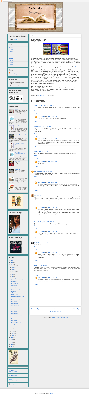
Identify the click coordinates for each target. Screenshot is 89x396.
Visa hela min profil (13, 74)
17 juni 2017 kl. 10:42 (52, 116)
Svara (35, 110)
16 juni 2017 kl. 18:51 (43, 242)
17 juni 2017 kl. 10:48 (52, 252)
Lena (35, 151)
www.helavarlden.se (13, 371)
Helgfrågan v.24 (14, 303)
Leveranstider (12, 385)
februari (13, 333)
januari (13, 335)
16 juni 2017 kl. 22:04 (42, 265)
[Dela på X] (50, 95)
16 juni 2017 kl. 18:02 (48, 221)
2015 (12, 339)
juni (12, 276)
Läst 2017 (11, 49)
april (13, 329)
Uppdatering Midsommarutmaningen (16, 292)
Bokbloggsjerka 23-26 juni (16, 289)
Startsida (56, 309)
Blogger (51, 393)
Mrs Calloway (37, 195)
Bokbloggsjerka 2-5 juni (16, 322)
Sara (35, 265)
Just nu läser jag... (18, 177)
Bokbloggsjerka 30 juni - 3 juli (17, 279)
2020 (12, 260)
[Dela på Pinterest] (53, 95)
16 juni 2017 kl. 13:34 (48, 105)
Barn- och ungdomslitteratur (17, 318)
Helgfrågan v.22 (14, 324)
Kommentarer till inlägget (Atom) (60, 317)
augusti (13, 272)
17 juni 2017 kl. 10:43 (52, 138)
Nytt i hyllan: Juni (14, 283)
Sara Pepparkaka (38, 105)
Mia (76, 67)
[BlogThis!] (49, 95)
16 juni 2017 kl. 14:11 (46, 126)
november (14, 267)
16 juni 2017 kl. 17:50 (47, 195)
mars (13, 331)
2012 (12, 344)
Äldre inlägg (76, 309)
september (14, 271)
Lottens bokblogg (38, 221)
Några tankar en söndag (16, 309)
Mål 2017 (11, 51)
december (14, 265)
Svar (37, 113)
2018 (12, 262)
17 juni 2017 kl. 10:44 (52, 182)
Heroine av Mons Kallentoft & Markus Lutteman (17, 307)
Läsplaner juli (14, 281)
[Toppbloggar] (12, 384)
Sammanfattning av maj (16, 325)
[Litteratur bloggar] (13, 375)
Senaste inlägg (35, 309)
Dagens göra (14, 285)
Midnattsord (37, 126)
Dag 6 (16, 184)
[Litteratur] (11, 370)
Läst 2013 (11, 60)
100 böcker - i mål (15, 316)
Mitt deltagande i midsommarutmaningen (16, 287)
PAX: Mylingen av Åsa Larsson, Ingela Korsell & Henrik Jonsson (20, 153)
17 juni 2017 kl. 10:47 (52, 231)
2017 (12, 264)
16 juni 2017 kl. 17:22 (47, 171)
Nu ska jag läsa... (15, 294)
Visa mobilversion (55, 311)
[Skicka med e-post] (48, 95)
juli (12, 274)
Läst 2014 (11, 58)
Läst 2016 (11, 53)
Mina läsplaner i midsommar (17, 298)
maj (12, 328)
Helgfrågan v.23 (14, 313)
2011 (12, 346)
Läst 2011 (11, 64)
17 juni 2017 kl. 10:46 (52, 207)
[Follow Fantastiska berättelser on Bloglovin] (13, 39)
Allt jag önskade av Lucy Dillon (17, 296)
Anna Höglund (41, 116)
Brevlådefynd (17, 169)
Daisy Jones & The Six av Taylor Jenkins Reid (20, 117)
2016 (12, 337)
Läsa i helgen (17, 161)
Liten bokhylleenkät (15, 305)
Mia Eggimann (38, 171)
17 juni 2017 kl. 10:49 (52, 277)
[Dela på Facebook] (52, 95)
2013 (12, 342)
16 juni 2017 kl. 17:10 (42, 151)
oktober (13, 269)
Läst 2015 (11, 56)
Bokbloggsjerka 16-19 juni (16, 299)
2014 (12, 341)
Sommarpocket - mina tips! (16, 315)
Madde (36, 242)
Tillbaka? (16, 109)
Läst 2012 (11, 62)
